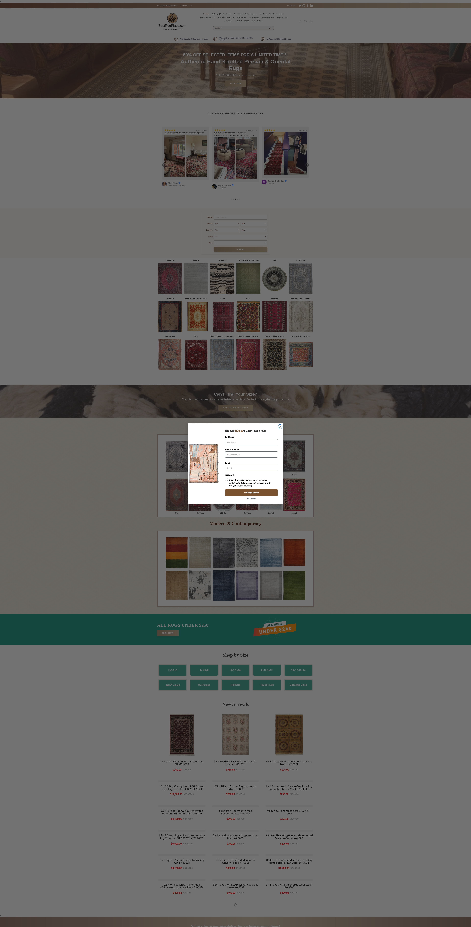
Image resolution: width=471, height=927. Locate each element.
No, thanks (251, 498)
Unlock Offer (251, 492)
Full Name (229, 437)
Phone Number (232, 449)
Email (227, 462)
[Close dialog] (280, 426)
